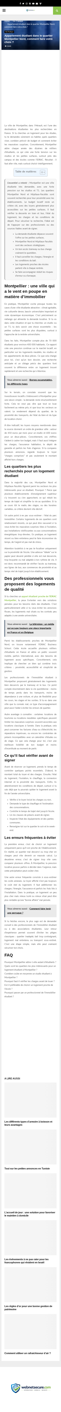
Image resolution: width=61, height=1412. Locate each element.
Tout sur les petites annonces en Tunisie (27, 1168)
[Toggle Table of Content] (41, 172)
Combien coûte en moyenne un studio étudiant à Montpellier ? (28, 976)
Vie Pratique (9, 32)
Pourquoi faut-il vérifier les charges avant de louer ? (29, 981)
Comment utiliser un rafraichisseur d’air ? (27, 1353)
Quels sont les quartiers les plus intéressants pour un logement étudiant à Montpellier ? (30, 968)
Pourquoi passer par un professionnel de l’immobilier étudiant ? (30, 995)
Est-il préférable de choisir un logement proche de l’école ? (28, 987)
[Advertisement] (30, 90)
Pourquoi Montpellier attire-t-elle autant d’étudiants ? (30, 962)
